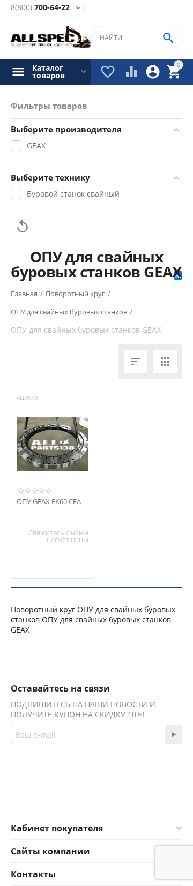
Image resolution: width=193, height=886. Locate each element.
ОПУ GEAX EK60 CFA (49, 502)
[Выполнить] (173, 734)
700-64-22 (40, 7)
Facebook (81, 796)
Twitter (139, 796)
